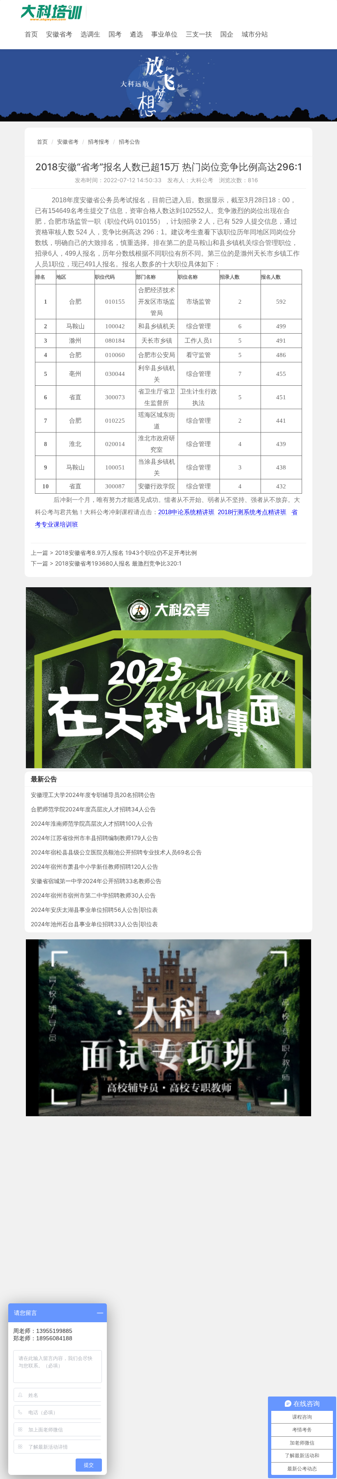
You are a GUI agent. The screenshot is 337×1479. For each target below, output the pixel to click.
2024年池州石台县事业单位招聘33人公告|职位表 (94, 923)
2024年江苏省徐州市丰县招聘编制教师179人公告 (94, 837)
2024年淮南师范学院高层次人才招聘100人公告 (92, 823)
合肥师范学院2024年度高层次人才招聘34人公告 (93, 809)
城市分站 (255, 34)
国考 (115, 34)
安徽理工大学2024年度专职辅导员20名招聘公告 (93, 794)
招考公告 (129, 141)
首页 (31, 34)
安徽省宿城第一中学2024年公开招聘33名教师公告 (96, 880)
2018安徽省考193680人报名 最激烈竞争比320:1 (118, 563)
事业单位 (164, 34)
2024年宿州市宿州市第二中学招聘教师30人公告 (93, 895)
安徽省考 (59, 34)
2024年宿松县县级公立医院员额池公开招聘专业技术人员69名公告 (116, 852)
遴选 (136, 34)
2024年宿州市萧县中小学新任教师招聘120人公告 (94, 866)
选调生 (90, 34)
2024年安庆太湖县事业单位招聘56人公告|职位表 (94, 909)
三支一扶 (199, 34)
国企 (226, 34)
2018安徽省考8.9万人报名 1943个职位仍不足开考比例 (126, 552)
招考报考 (98, 141)
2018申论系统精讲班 (186, 511)
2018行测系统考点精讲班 (252, 511)
